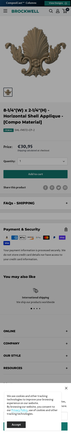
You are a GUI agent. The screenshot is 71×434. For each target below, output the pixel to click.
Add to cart (35, 174)
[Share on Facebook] (45, 187)
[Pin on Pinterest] (52, 187)
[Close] (66, 388)
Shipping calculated (27, 150)
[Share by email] (65, 187)
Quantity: (9, 161)
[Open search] (51, 11)
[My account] (57, 11)
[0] (65, 11)
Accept (16, 424)
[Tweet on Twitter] (58, 187)
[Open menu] (5, 10)
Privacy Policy (19, 410)
